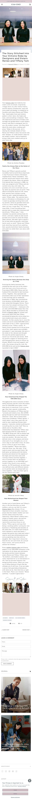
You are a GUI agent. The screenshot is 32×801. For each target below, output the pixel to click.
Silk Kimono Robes (20, 617)
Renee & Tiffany (13, 64)
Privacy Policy (22, 786)
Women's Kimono (7, 620)
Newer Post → (26, 629)
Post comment (7, 663)
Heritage (11, 617)
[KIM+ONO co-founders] (16, 390)
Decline (15, 793)
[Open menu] (3, 4)
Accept (15, 790)
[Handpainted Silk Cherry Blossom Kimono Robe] (16, 492)
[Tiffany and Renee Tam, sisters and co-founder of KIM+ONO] (16, 273)
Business (5, 617)
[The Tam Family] (16, 160)
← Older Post (5, 629)
